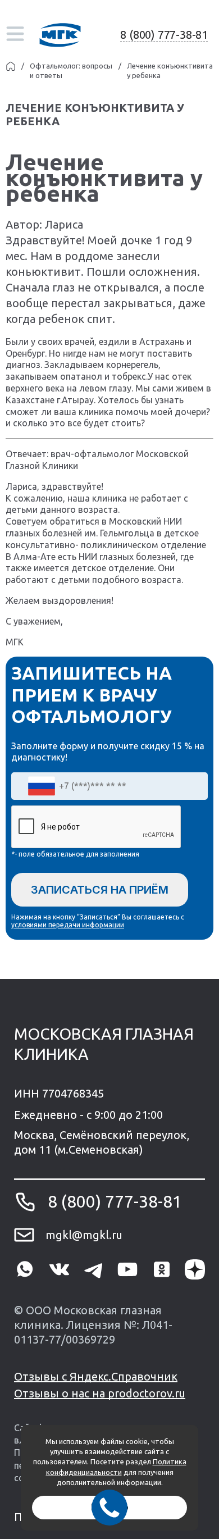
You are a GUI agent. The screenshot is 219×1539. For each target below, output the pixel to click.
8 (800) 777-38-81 (164, 34)
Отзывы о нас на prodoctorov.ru (99, 1393)
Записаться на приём (99, 889)
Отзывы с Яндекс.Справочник (95, 1376)
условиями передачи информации (67, 924)
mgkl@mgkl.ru (83, 1234)
